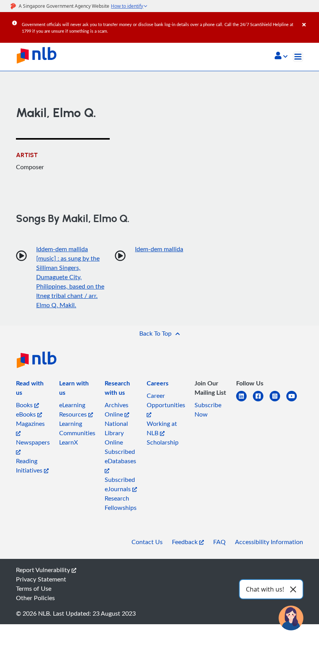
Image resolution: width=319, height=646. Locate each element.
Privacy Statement (41, 579)
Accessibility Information (269, 541)
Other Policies (35, 597)
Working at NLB (162, 428)
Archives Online (116, 409)
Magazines (30, 423)
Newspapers (33, 442)
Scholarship (163, 442)
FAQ (219, 541)
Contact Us (147, 541)
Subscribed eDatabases (120, 456)
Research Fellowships (121, 503)
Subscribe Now (208, 409)
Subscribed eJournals (120, 484)
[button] (281, 56)
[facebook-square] (261, 401)
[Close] (309, 19)
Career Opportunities (166, 400)
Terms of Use (33, 588)
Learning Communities (77, 428)
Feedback (185, 541)
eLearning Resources (73, 409)
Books (25, 405)
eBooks (26, 414)
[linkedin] (244, 401)
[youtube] (294, 401)
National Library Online (116, 432)
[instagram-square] (278, 401)
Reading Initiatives (30, 465)
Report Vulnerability (44, 569)
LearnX (68, 442)
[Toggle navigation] (298, 57)
